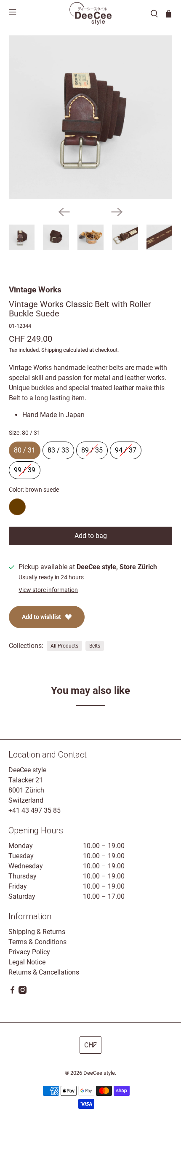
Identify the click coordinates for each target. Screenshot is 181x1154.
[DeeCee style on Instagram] (23, 992)
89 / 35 (92, 448)
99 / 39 (24, 467)
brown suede (17, 506)
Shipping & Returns (36, 932)
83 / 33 (58, 448)
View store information (48, 589)
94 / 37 (125, 448)
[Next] (117, 212)
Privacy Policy (29, 952)
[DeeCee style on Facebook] (12, 992)
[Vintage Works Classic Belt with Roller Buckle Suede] (91, 117)
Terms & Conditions (37, 942)
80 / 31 (24, 448)
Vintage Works (35, 290)
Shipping (51, 350)
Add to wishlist (41, 616)
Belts (94, 646)
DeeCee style (99, 1073)
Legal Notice (26, 962)
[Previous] (64, 212)
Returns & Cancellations (43, 972)
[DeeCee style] (90, 13)
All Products (64, 646)
